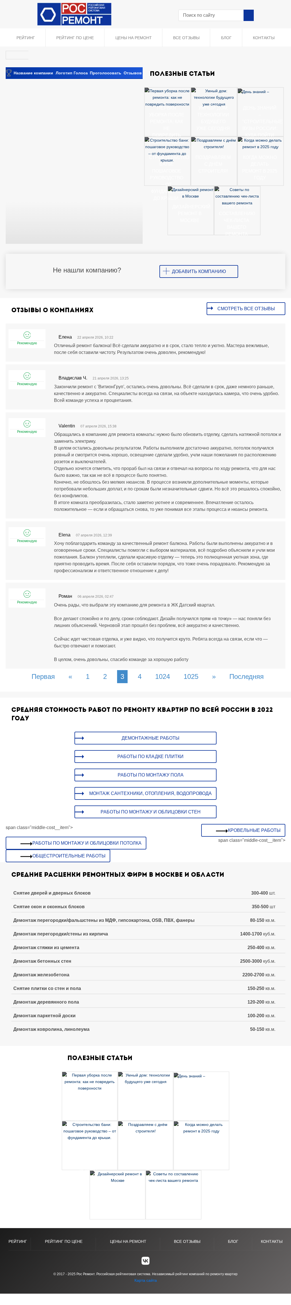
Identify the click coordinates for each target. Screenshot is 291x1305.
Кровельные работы (254, 830)
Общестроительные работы (68, 855)
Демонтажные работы (150, 738)
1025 (191, 676)
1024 (162, 676)
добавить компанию (199, 271)
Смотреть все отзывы (246, 308)
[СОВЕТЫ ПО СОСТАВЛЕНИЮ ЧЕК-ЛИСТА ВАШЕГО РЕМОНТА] (237, 196)
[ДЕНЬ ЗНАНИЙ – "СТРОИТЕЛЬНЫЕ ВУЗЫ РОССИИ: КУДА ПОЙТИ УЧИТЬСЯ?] (253, 91)
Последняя (246, 676)
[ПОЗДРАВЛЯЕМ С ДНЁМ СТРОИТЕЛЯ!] (214, 143)
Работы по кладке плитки (150, 756)
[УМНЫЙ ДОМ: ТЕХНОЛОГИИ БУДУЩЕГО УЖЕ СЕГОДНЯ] (214, 97)
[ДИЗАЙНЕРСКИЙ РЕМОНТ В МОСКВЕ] (190, 192)
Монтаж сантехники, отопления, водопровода (150, 793)
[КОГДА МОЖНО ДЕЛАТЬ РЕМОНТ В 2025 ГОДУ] (260, 143)
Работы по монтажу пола (151, 775)
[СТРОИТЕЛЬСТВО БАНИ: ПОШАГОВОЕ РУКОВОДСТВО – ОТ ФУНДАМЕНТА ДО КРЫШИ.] (167, 150)
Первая (43, 676)
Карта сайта (145, 1280)
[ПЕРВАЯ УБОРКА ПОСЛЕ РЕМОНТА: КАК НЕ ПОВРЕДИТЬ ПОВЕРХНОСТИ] (167, 97)
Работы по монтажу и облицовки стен (151, 811)
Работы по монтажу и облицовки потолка (87, 843)
